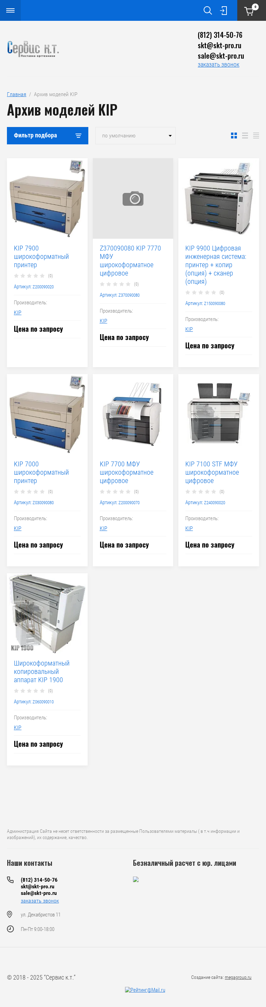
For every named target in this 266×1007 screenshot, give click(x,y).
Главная (16, 94)
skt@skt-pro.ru (219, 45)
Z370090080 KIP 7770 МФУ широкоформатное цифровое (130, 260)
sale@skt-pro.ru (221, 55)
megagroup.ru (238, 977)
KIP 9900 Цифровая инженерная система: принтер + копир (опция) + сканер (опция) (215, 265)
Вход (223, 10)
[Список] (245, 135)
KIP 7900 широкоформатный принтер (41, 256)
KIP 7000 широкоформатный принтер (41, 472)
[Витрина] (234, 135)
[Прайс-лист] (256, 135)
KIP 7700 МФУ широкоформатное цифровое (126, 472)
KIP (17, 312)
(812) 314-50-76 (220, 34)
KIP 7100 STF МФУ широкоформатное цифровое (212, 472)
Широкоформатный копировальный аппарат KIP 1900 (42, 671)
